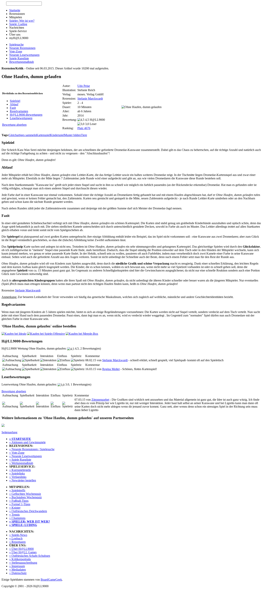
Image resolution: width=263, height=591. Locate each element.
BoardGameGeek (51, 579)
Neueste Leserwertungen (24, 55)
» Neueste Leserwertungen (25, 456)
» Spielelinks (17, 473)
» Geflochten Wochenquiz (25, 493)
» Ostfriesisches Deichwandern (28, 511)
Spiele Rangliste (19, 58)
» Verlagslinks (17, 477)
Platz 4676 (83, 128)
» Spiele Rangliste (20, 459)
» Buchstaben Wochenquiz (25, 497)
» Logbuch (16, 538)
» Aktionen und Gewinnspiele (27, 442)
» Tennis (14, 514)
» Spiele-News (18, 535)
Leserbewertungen (21, 118)
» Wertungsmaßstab (21, 463)
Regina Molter (111, 369)
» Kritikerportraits (20, 559)
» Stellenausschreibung (23, 562)
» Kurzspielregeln (20, 470)
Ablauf (14, 104)
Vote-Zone (15, 51)
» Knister (14, 507)
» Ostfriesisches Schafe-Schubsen (29, 555)
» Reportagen (17, 542)
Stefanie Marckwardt (90, 98)
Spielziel (15, 100)
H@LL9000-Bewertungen (26, 114)
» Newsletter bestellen (22, 480)
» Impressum (17, 566)
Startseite (14, 10)
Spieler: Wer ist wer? (21, 20)
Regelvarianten (19, 111)
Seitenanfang (9, 432)
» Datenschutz (18, 573)
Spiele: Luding (18, 24)
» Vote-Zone (16, 452)
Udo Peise (83, 85)
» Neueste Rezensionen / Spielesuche (31, 449)
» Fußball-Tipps (18, 500)
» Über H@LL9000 (21, 548)
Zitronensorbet (100, 399)
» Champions (17, 518)
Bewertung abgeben (14, 124)
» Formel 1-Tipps (19, 504)
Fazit (13, 107)
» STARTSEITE (20, 438)
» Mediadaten (17, 569)
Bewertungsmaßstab (21, 61)
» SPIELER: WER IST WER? (29, 521)
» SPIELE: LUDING (23, 525)
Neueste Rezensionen (22, 48)
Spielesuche (16, 44)
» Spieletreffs (17, 490)
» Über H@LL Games (23, 552)
